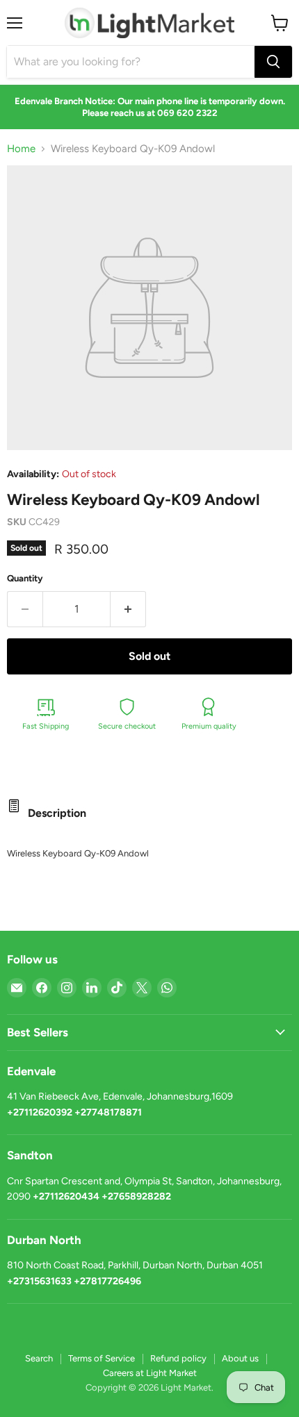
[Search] (273, 62)
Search (39, 1358)
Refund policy (178, 1358)
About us (240, 1358)
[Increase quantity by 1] (128, 609)
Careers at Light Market (150, 1373)
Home (21, 149)
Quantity (25, 578)
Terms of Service (101, 1358)
